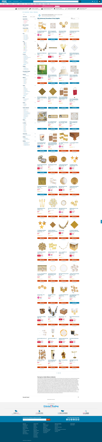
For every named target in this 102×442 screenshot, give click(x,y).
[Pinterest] (71, 419)
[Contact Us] (95, 1)
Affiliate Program (45, 428)
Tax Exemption (35, 434)
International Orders (36, 432)
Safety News (56, 428)
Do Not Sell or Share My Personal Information (60, 429)
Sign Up (48, 419)
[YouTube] (76, 419)
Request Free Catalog (25, 428)
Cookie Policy (56, 431)
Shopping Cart (35, 431)
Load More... (24, 52)
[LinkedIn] (69, 419)
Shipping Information (36, 430)
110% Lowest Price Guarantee (46, 429)
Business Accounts (25, 427)
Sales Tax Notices (36, 433)
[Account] (97, 1)
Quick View (42, 40)
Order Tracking (35, 427)
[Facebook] (67, 419)
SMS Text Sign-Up (25, 432)
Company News (45, 432)
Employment (44, 427)
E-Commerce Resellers (57, 430)
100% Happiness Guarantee (46, 430)
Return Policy (35, 429)
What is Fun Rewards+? (25, 433)
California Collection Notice (58, 427)
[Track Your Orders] (93, 1)
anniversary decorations (40, 379)
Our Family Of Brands (45, 431)
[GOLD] (74, 97)
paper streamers (39, 382)
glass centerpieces (53, 382)
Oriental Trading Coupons (26, 430)
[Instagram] (78, 419)
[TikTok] (74, 419)
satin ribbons (48, 382)
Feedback (101, 221)
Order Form (35, 428)
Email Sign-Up (24, 431)
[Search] (79, 1)
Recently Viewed (26, 397)
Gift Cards (24, 429)
